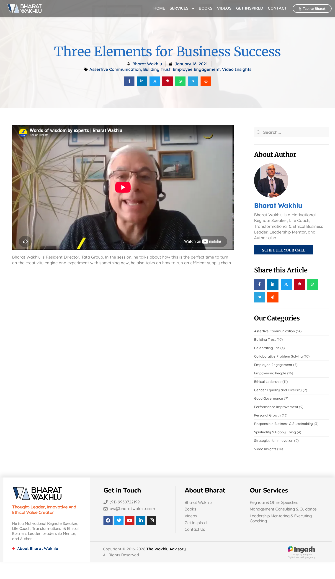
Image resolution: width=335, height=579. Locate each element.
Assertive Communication (115, 69)
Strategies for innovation (273, 440)
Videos (224, 8)
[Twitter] (119, 520)
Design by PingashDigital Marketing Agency (301, 555)
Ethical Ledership (267, 381)
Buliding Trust (156, 69)
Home (159, 8)
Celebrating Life (266, 348)
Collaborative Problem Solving (278, 356)
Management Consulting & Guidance (283, 509)
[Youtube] (129, 520)
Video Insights (236, 69)
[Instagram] (151, 520)
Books (205, 8)
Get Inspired (249, 8)
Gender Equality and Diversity (278, 390)
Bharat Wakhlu (198, 502)
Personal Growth (267, 415)
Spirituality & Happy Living (275, 432)
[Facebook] (108, 520)
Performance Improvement (276, 407)
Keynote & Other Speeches (274, 502)
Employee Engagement (196, 69)
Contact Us (195, 529)
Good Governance (268, 398)
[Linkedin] (140, 520)
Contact (277, 8)
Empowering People (270, 373)
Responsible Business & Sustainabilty (283, 424)
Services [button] (179, 8)
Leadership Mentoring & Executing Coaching (281, 518)
